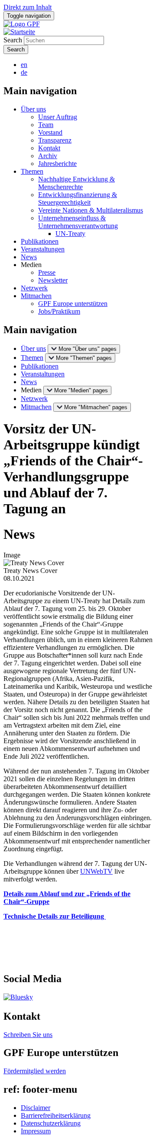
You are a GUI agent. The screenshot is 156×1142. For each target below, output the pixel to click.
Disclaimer (35, 1107)
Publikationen (39, 241)
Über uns (33, 109)
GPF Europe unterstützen (72, 303)
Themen (32, 171)
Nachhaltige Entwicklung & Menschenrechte (76, 183)
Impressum (36, 1131)
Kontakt (49, 148)
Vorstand (50, 132)
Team (45, 124)
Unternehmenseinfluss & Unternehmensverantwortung (78, 221)
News (29, 257)
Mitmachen (36, 295)
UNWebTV (96, 871)
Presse (46, 272)
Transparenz (55, 140)
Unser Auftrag (57, 117)
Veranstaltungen (43, 249)
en (24, 64)
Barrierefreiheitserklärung (56, 1115)
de (24, 72)
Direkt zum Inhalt (27, 7)
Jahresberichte (57, 163)
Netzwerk (34, 288)
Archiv (47, 155)
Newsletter (53, 280)
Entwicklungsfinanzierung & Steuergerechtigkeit (77, 198)
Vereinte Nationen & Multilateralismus (90, 210)
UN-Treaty (70, 233)
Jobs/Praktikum (59, 311)
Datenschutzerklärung (51, 1123)
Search (12, 40)
